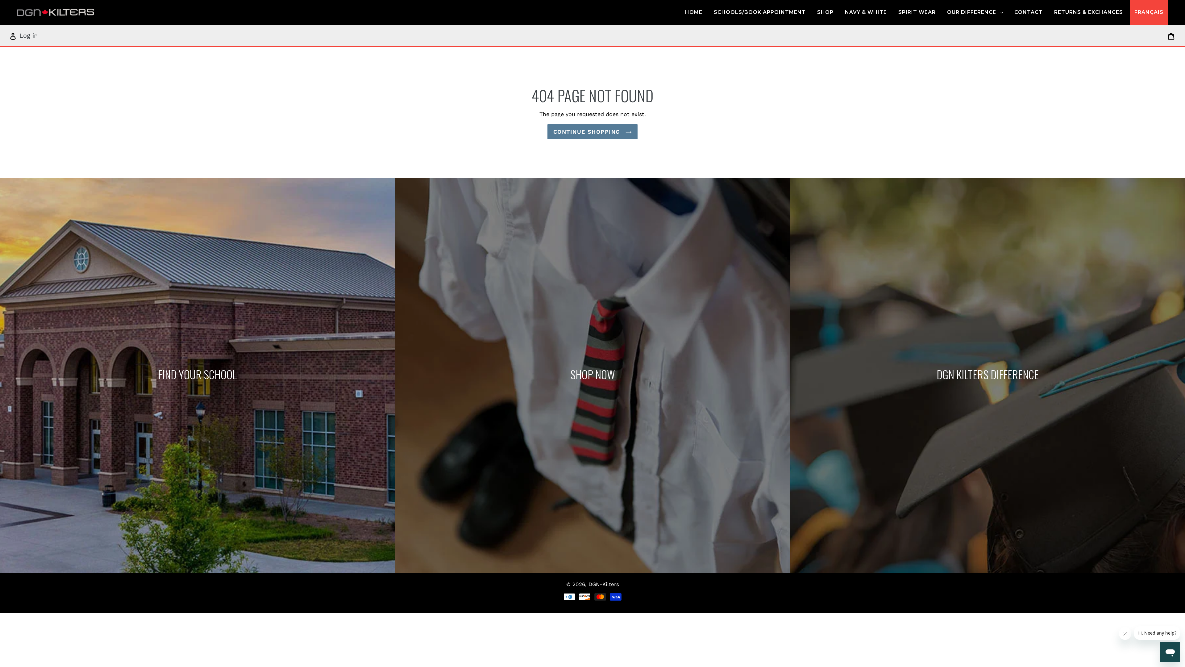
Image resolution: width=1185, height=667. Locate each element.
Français (1148, 12)
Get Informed (987, 375)
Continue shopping (587, 131)
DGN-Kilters (603, 584)
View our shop (592, 375)
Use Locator (197, 375)
